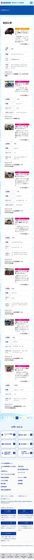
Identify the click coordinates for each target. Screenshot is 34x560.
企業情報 (20, 480)
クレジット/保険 (22, 477)
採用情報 (20, 483)
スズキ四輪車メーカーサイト (7, 511)
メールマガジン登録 (7, 522)
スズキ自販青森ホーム (7, 463)
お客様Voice (4, 471)
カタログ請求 (4, 480)
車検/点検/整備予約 (6, 489)
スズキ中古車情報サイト (7, 533)
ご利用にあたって (22, 496)
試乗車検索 (4, 486)
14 (13, 418)
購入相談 (3, 483)
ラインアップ (21, 472)
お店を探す (21, 466)
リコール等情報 (24, 522)
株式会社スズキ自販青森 (18, 2)
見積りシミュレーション (24, 511)
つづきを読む (24, 44)
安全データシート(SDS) (7, 496)
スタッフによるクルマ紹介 (8, 474)
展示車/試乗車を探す (23, 469)
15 (17, 418)
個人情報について (5, 498)
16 (20, 418)
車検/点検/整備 (5, 477)
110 (28, 418)
